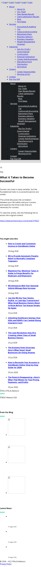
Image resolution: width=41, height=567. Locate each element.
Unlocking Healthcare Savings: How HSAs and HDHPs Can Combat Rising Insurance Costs (24, 320)
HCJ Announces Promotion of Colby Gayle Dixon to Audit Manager (23, 534)
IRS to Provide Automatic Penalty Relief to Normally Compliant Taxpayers (23, 258)
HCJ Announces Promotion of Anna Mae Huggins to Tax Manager (23, 519)
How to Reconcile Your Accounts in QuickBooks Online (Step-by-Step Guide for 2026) (23, 365)
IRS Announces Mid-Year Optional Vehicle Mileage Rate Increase (23, 286)
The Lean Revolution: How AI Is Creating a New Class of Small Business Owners (22, 335)
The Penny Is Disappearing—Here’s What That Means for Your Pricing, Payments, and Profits (24, 380)
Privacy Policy (6, 564)
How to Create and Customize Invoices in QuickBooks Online (22, 244)
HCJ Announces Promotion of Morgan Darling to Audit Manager (23, 549)
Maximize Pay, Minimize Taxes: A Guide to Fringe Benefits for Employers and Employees (23, 273)
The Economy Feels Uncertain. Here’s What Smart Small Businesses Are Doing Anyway (21, 350)
